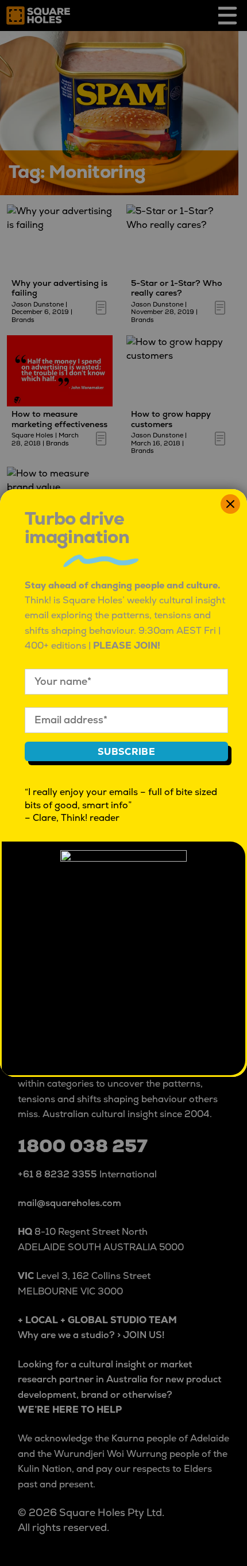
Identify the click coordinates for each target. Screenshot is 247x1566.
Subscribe (126, 752)
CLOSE (230, 504)
